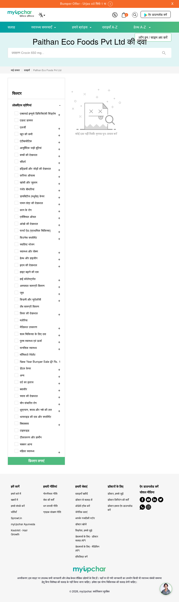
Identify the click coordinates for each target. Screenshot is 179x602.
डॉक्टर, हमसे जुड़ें (115, 493)
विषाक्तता (24, 423)
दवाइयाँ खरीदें (81, 493)
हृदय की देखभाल (28, 265)
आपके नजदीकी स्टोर (85, 518)
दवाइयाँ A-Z (109, 27)
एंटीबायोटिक (26, 141)
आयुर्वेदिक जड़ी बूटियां (30, 148)
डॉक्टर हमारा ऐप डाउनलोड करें (120, 507)
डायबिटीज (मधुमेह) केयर (32, 196)
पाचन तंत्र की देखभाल (31, 203)
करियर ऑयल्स (27, 175)
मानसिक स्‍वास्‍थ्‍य (28, 348)
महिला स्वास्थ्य (27, 451)
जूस (22, 292)
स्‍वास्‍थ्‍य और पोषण (29, 251)
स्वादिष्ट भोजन (27, 244)
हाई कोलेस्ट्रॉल (28, 279)
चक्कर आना (26, 444)
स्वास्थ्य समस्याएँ (41, 27)
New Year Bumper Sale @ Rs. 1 (40, 361)
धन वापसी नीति (50, 506)
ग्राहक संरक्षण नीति (52, 512)
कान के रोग (26, 210)
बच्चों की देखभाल (28, 155)
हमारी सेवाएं (81, 486)
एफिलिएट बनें (81, 556)
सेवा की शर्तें (48, 499)
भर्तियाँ (14, 512)
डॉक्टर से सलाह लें (83, 499)
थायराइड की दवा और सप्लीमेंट (35, 417)
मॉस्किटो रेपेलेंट (27, 354)
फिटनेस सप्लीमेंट (28, 237)
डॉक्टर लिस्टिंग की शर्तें (118, 499)
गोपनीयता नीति (50, 493)
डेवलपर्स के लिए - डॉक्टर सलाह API (86, 538)
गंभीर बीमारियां (27, 189)
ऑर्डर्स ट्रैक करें (82, 506)
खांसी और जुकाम (28, 182)
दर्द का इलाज (26, 382)
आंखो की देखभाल (29, 224)
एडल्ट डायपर (26, 120)
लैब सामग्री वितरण (29, 306)
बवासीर (23, 389)
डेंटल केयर (25, 368)
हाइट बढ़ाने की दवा (29, 272)
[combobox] (89, 53)
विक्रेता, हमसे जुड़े (83, 530)
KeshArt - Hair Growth (19, 532)
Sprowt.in (16, 518)
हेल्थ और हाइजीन (28, 258)
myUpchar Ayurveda (23, 524)
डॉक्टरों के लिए (115, 486)
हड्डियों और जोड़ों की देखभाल (35, 168)
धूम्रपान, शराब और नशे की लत (36, 410)
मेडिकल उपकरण (28, 327)
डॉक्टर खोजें (80, 524)
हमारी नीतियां (50, 486)
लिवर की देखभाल (29, 313)
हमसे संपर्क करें (18, 506)
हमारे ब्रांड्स (80, 27)
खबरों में (14, 499)
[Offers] (114, 14)
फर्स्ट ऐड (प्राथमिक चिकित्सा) (35, 230)
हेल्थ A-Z (140, 27)
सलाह (11, 27)
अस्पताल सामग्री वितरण (32, 286)
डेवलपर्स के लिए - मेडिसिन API (87, 548)
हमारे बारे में (16, 493)
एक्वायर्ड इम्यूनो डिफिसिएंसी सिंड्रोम (38, 113)
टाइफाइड (24, 430)
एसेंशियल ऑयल (28, 217)
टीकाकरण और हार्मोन (30, 437)
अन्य (22, 375)
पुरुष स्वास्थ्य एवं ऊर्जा (31, 341)
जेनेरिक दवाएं (81, 512)
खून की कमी (26, 134)
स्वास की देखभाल (29, 396)
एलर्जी (23, 127)
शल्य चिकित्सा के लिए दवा (33, 334)
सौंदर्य (23, 161)
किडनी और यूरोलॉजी (30, 299)
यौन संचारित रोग (28, 403)
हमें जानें (15, 486)
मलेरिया (24, 320)
